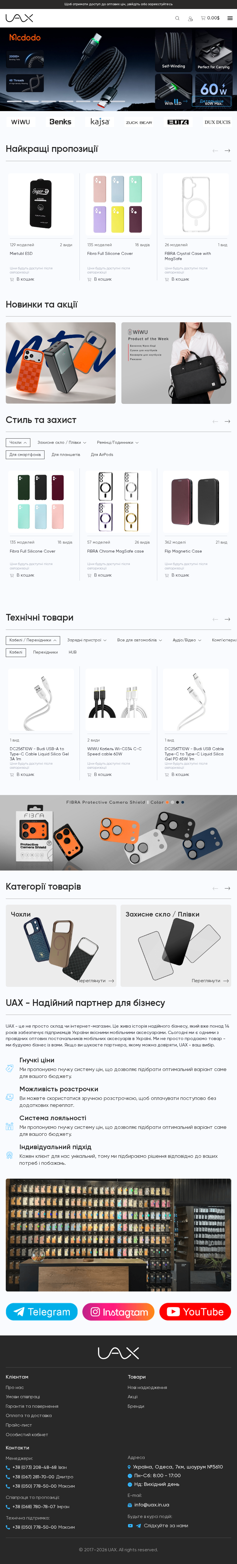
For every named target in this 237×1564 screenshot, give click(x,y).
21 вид (221, 542)
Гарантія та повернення (32, 1406)
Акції (132, 1397)
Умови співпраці (23, 1397)
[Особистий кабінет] (190, 18)
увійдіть (133, 4)
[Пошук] (177, 18)
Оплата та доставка (29, 1416)
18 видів (142, 245)
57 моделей (98, 542)
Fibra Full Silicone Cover (110, 254)
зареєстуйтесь (160, 4)
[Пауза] (176, 101)
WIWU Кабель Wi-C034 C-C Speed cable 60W (114, 751)
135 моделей (99, 245)
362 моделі (175, 542)
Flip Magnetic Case (183, 551)
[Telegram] (138, 1526)
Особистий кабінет (27, 1435)
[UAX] (19, 18)
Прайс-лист (19, 1425)
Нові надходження (147, 1387)
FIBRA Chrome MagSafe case (115, 551)
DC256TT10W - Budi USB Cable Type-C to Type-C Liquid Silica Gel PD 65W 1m (194, 754)
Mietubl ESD (21, 254)
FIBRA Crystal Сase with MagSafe (188, 256)
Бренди (136, 1406)
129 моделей (22, 245)
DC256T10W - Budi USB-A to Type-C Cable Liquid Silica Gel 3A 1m (39, 754)
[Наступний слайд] (185, 101)
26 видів (142, 542)
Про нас (15, 1387)
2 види (66, 245)
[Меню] (230, 18)
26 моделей (176, 245)
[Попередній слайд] (166, 101)
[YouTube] (130, 1526)
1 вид (222, 245)
